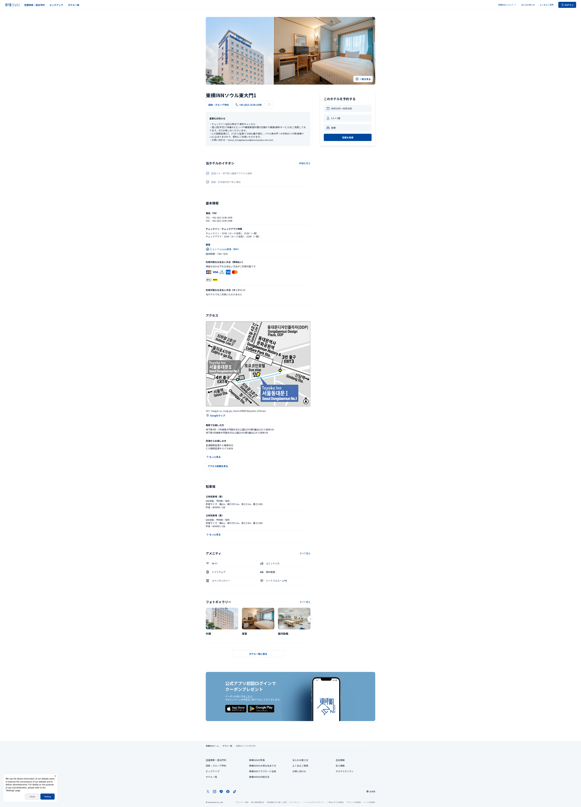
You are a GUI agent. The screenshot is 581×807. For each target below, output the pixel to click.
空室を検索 (347, 137)
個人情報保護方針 (257, 802)
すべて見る (304, 553)
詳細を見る (304, 163)
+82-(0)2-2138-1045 (250, 104)
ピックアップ (56, 5)
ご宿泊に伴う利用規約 (335, 802)
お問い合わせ (299, 771)
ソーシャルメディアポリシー (314, 802)
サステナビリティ (345, 771)
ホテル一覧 (73, 5)
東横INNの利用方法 (259, 776)
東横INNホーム (212, 746)
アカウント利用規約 (353, 802)
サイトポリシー (295, 802)
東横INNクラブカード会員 (262, 771)
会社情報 (340, 760)
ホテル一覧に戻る (258, 653)
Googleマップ (217, 415)
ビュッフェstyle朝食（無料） (225, 249)
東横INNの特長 (257, 760)
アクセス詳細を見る (218, 466)
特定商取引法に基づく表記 (277, 802)
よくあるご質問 (546, 4)
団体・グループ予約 (218, 104)
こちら (249, 696)
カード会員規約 (369, 802)
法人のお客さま (528, 4)
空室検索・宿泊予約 (34, 5)
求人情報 (340, 765)
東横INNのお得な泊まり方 (262, 765)
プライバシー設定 (242, 802)
